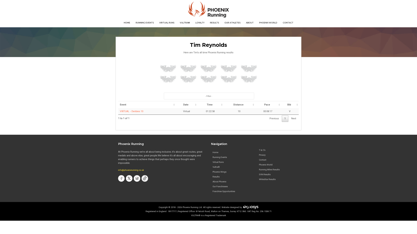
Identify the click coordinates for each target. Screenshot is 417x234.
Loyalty (199, 22)
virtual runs (166, 22)
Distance (238, 104)
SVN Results (265, 174)
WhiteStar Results (267, 179)
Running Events (145, 22)
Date (185, 104)
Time (210, 104)
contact (288, 22)
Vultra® (185, 22)
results (214, 22)
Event (123, 104)
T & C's (262, 150)
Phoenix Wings (219, 172)
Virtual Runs (218, 162)
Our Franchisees (220, 186)
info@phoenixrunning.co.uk (131, 170)
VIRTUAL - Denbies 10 (131, 111)
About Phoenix (219, 181)
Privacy (262, 155)
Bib (289, 104)
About (250, 22)
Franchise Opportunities (224, 191)
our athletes (232, 22)
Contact (262, 160)
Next (293, 118)
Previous (274, 118)
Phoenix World (268, 22)
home (127, 22)
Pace (267, 104)
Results (216, 177)
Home (215, 152)
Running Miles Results (269, 169)
